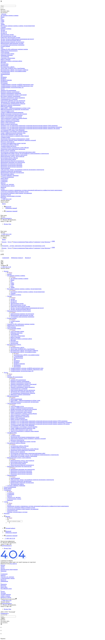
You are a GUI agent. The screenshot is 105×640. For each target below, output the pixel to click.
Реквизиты (4, 584)
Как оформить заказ (6, 588)
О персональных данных (8, 578)
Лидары (12, 299)
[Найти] (2, 8)
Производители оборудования (9, 569)
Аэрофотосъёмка (15, 435)
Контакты (3, 585)
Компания (3, 571)
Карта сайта (4, 587)
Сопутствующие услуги (17, 406)
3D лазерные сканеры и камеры (19, 278)
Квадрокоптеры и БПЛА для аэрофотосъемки (26, 355)
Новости (3, 575)
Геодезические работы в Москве (19, 446)
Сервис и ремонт (5, 596)
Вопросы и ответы (6, 597)
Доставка (3, 593)
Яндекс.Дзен (7, 224)
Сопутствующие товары (17, 331)
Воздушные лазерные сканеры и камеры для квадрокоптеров (27, 291)
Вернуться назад (5, 563)
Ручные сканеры (15, 321)
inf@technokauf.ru (7, 218)
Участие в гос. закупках (7, 577)
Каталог (9, 274)
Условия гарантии (6, 594)
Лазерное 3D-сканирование (18, 380)
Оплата (3, 591)
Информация (4, 581)
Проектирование (15, 478)
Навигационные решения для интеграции (22, 313)
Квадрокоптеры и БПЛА (17, 347)
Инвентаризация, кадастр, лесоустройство (22, 460)
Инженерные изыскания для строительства (22, 469)
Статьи (9, 504)
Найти (2, 618)
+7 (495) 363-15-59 (6, 199)
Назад (10, 272)
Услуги (9, 375)
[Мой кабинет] (1, 253)
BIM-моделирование (16, 399)
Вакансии (3, 579)
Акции (3, 566)
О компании (10, 493)
